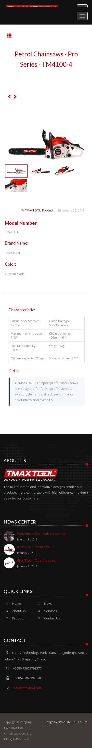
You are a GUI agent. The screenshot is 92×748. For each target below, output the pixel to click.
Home (16, 603)
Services (50, 611)
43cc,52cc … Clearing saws (36, 563)
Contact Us (52, 618)
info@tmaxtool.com (27, 688)
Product (47, 210)
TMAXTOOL (33, 210)
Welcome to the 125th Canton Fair (42, 536)
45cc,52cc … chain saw (33, 549)
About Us (19, 611)
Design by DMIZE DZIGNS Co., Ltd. (66, 722)
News (48, 603)
